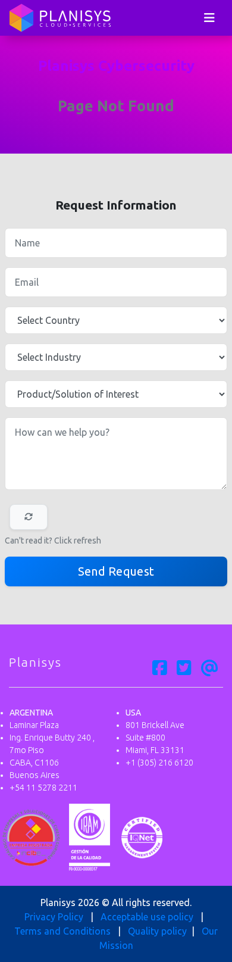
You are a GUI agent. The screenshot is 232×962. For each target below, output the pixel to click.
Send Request (116, 571)
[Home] (60, 18)
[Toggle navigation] (209, 18)
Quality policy (157, 931)
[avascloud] (209, 668)
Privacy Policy (53, 916)
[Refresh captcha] (29, 517)
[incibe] (31, 836)
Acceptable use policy (147, 916)
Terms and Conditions (62, 931)
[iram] (89, 836)
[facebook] (160, 668)
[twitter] (184, 668)
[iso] (142, 836)
